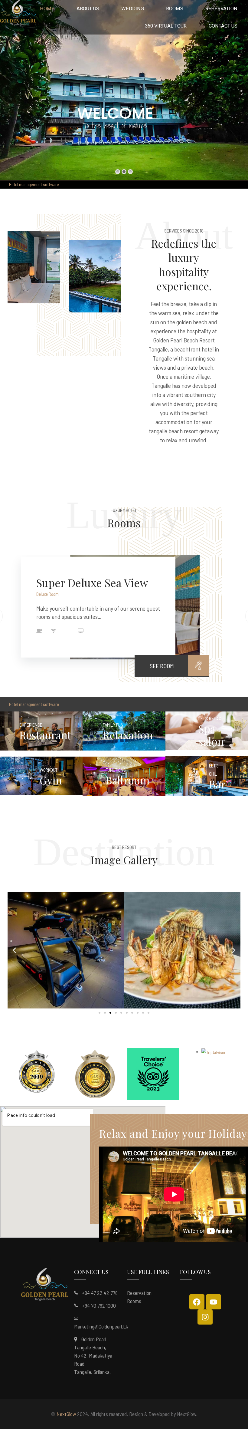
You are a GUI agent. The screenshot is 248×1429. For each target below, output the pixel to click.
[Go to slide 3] (110, 1013)
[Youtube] (213, 1301)
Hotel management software (34, 184)
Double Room (47, 594)
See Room (162, 665)
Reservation (139, 1292)
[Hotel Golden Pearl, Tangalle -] (18, 14)
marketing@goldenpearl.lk (101, 1326)
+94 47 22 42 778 (100, 1292)
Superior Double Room (92, 582)
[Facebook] (196, 1301)
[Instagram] (205, 1317)
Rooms (134, 1301)
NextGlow (66, 1414)
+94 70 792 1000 (99, 1305)
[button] (14, 950)
